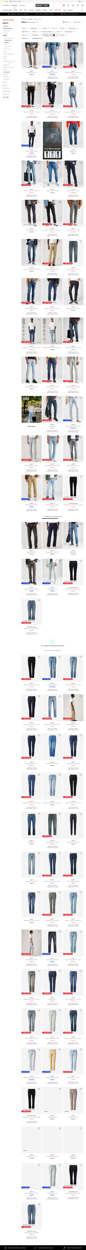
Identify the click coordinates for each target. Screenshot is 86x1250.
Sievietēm (6, 5)
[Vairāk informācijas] (31, 77)
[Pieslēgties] (68, 5)
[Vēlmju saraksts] (78, 5)
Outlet (6, 1)
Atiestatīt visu (38, 38)
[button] (67, 22)
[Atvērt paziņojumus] (73, 5)
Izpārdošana (34, 28)
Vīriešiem (14, 5)
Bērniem (22, 5)
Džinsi (35, 19)
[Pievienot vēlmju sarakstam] (39, 45)
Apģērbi (30, 19)
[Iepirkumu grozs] (82, 5)
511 (40, 19)
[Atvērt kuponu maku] (64, 5)
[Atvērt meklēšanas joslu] (81, 10)
